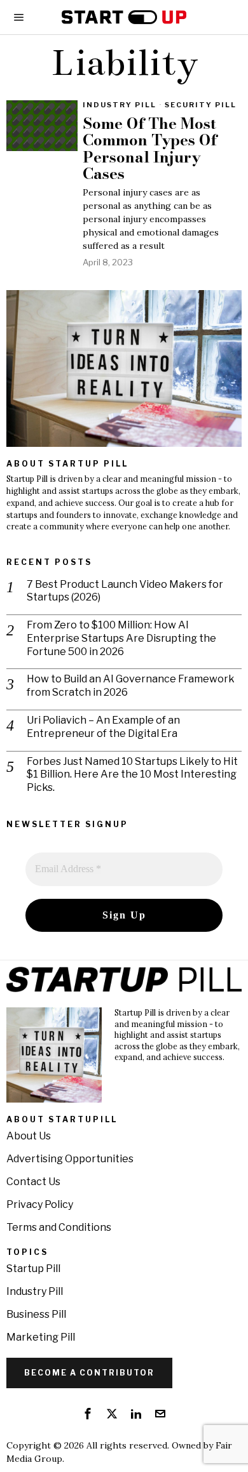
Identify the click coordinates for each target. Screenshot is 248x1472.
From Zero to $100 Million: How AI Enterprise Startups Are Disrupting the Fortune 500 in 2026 (121, 638)
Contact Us (33, 1182)
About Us (28, 1136)
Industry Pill (119, 104)
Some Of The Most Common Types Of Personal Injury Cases (150, 149)
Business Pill (36, 1314)
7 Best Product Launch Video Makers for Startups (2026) (125, 591)
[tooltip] (88, 1413)
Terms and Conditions (58, 1227)
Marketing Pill (40, 1337)
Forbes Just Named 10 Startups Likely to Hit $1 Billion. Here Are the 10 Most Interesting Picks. (132, 774)
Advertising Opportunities (70, 1159)
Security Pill (201, 104)
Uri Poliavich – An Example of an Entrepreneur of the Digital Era (103, 726)
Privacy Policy (39, 1204)
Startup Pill (33, 1269)
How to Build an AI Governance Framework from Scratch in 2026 (131, 685)
